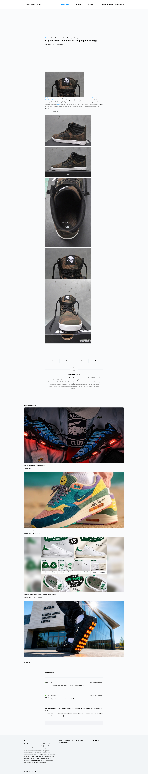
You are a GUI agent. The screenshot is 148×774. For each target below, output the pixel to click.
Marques (90, 4)
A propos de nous (69, 740)
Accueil (47, 37)
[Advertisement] (74, 21)
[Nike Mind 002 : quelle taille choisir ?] (74, 629)
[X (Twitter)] (67, 361)
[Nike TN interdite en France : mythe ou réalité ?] (74, 435)
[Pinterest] (81, 361)
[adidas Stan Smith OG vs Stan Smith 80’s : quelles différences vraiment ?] (74, 564)
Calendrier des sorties (106, 4)
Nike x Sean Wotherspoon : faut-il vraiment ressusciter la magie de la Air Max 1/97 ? (42, 530)
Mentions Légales (63, 742)
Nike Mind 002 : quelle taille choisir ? (32, 659)
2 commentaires (37, 597)
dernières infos (65, 4)
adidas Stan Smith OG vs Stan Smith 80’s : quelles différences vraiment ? (40, 594)
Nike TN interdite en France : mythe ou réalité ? (34, 465)
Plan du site (79, 740)
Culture (78, 4)
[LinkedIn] (95, 361)
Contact (61, 740)
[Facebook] (52, 361)
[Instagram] (98, 740)
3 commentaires (60, 44)
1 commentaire (37, 533)
